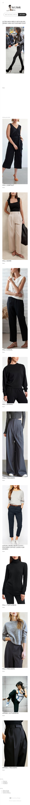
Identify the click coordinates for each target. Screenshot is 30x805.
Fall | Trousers (8, 478)
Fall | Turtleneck (9, 605)
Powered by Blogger (16, 798)
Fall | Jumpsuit (8, 185)
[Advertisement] (15, 103)
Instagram (5, 782)
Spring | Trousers (9, 768)
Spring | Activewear (10, 713)
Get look (22, 14)
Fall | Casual (7, 350)
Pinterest (5, 781)
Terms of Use (6, 790)
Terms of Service (7, 792)
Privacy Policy (6, 791)
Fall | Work (6, 261)
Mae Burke (19, 800)
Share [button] (3, 87)
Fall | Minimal (7, 404)
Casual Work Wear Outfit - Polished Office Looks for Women (13, 547)
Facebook (5, 783)
